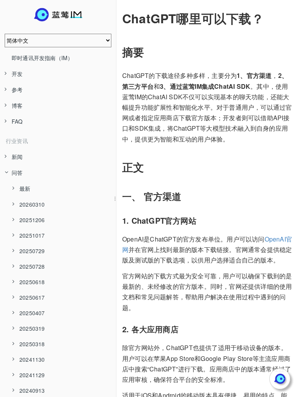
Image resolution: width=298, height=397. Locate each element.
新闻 (17, 157)
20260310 (32, 204)
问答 (17, 172)
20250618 (32, 282)
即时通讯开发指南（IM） (42, 58)
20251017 (32, 235)
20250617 (32, 297)
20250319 (32, 328)
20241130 (32, 359)
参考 (17, 89)
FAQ (17, 121)
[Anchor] (117, 18)
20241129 (32, 375)
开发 (17, 74)
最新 (24, 188)
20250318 (32, 344)
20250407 (32, 313)
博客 (17, 105)
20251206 (32, 220)
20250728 (32, 266)
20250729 (32, 251)
